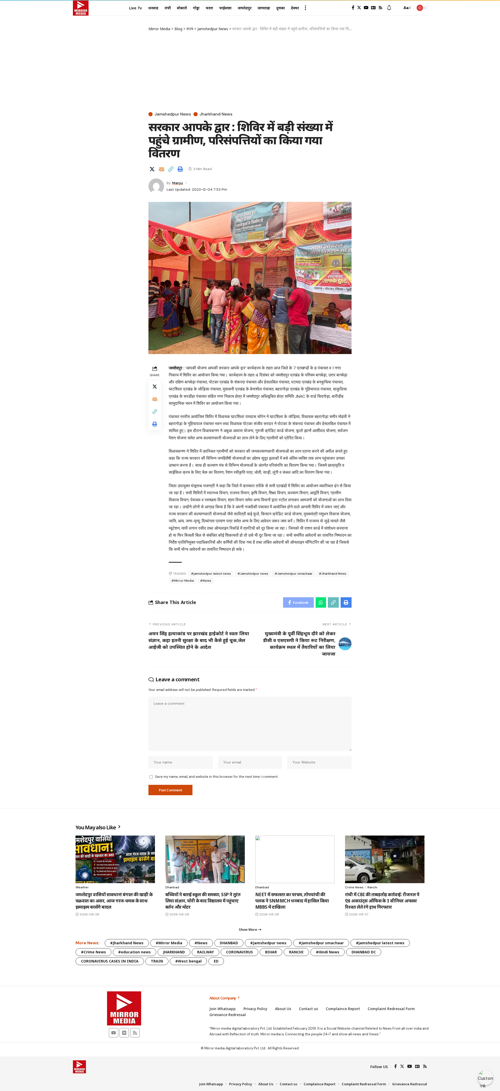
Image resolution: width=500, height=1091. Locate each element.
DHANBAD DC (364, 951)
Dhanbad (172, 887)
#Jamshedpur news (252, 574)
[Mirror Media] (81, 8)
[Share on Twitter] (152, 169)
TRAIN (157, 961)
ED (216, 961)
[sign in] (345, 8)
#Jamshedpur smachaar (293, 574)
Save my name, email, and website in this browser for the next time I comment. (216, 776)
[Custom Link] (485, 1077)
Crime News (354, 887)
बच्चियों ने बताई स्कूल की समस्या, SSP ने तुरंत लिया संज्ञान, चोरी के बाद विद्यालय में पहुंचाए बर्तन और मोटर (202, 900)
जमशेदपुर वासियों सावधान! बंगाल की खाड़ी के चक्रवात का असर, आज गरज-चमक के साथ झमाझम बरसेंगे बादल (114, 900)
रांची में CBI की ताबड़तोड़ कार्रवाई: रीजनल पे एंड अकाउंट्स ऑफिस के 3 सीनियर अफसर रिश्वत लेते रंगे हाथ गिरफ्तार (382, 900)
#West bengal (188, 961)
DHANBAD (229, 942)
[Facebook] (353, 7)
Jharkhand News (215, 114)
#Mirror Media (182, 581)
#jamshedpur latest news (211, 574)
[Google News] (373, 7)
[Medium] (124, 1032)
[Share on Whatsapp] (321, 602)
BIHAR (271, 951)
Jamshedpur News (172, 114)
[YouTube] (366, 7)
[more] (305, 8)
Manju (177, 183)
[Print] (180, 169)
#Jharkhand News (332, 574)
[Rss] (380, 7)
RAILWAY (205, 951)
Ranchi (372, 887)
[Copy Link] (170, 169)
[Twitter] (359, 7)
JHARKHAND (174, 951)
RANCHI (296, 951)
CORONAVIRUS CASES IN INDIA (110, 961)
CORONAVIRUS (239, 951)
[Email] (161, 169)
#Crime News (93, 951)
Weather (82, 887)
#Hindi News (327, 951)
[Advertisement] (250, 70)
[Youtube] (113, 1032)
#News (205, 581)
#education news (134, 951)
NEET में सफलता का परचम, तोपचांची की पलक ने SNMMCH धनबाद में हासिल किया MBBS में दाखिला (292, 900)
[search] (396, 7)
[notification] (389, 8)
